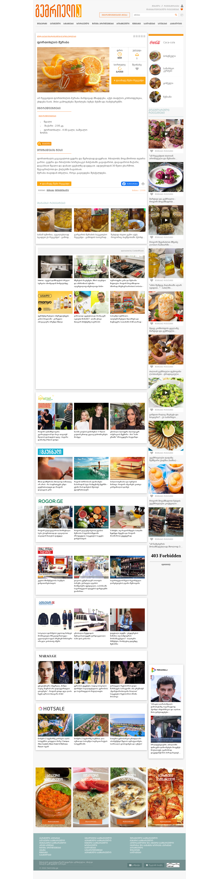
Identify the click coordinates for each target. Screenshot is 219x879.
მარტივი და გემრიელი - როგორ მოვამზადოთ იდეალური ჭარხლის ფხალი (165, 201)
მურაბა (50, 190)
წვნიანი (43, 852)
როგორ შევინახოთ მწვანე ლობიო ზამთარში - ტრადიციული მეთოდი (163, 245)
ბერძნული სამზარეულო (98, 840)
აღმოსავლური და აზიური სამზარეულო (152, 843)
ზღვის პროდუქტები (50, 848)
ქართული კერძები (49, 838)
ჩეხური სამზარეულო (141, 840)
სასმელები (45, 855)
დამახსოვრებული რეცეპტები (162, 9)
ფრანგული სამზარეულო (144, 838)
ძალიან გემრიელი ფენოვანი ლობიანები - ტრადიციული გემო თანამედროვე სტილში (165, 374)
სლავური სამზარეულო (52, 840)
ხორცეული (91, 845)
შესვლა (156, 6)
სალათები (90, 848)
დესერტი (135, 850)
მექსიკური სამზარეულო (52, 843)
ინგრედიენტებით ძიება (114, 15)
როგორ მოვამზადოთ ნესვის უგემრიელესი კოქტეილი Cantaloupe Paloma (164, 503)
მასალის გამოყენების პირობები (52, 864)
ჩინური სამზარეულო (96, 843)
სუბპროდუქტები (93, 850)
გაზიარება (132, 184)
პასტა (42, 850)
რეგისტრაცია (171, 6)
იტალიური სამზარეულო (98, 838)
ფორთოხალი (62, 190)
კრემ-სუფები (46, 845)
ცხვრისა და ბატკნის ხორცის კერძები (150, 845)
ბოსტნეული (136, 848)
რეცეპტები (53, 822)
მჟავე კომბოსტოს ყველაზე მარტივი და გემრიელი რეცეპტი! (164, 331)
